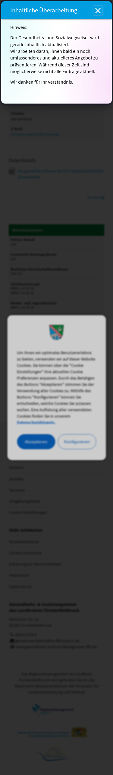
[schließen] (98, 10)
